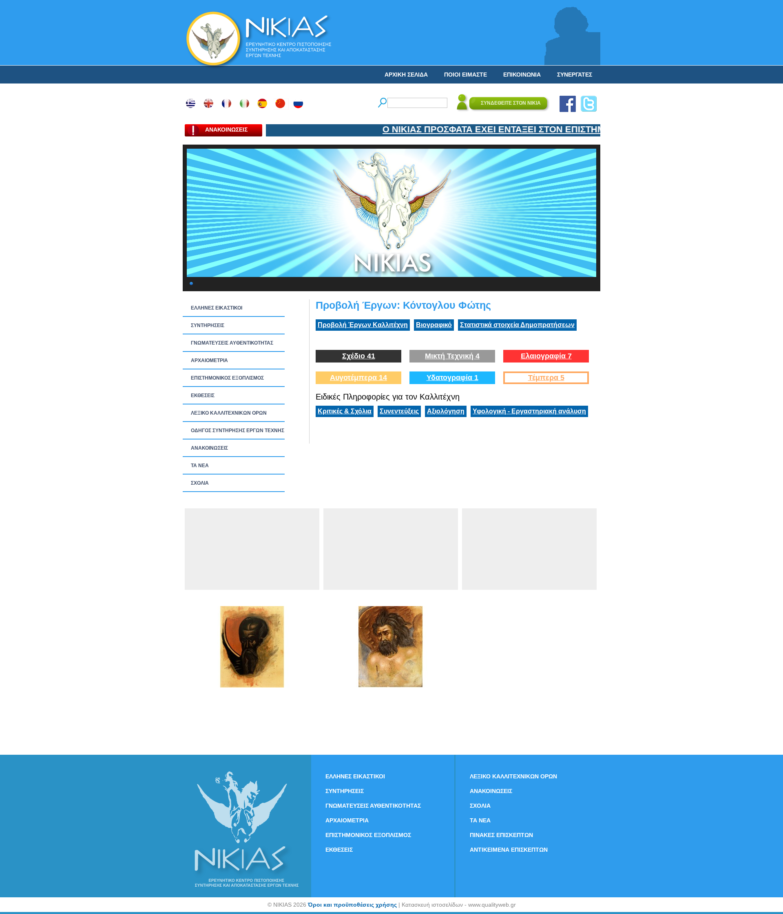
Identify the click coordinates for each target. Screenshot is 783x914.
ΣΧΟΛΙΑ (200, 483)
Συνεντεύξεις (399, 411)
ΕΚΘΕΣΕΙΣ (203, 395)
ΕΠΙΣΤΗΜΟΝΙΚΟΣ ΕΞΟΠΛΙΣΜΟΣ (227, 378)
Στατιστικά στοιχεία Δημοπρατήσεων (517, 324)
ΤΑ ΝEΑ (200, 465)
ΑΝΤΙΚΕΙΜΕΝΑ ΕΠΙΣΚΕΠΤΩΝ (509, 849)
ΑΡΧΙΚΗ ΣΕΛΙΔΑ (406, 74)
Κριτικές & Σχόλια (345, 411)
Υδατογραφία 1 (452, 378)
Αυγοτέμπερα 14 (358, 378)
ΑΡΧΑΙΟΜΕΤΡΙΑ (209, 360)
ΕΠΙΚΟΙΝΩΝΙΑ (522, 74)
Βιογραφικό (434, 324)
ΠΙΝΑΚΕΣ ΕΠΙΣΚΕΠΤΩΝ (501, 835)
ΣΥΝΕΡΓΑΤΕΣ (574, 74)
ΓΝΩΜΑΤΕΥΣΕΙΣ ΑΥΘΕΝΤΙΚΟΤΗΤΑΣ (232, 343)
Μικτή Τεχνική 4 (452, 356)
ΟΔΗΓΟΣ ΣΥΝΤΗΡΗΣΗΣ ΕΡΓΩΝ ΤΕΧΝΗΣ (237, 430)
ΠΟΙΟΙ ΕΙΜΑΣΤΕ (465, 74)
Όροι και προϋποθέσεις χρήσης (352, 904)
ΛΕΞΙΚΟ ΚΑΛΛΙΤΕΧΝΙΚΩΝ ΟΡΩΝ (229, 413)
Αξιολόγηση (445, 411)
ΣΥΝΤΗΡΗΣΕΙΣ (207, 325)
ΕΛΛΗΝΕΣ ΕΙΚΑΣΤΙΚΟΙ (216, 308)
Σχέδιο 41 (358, 356)
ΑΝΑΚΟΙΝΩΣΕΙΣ (209, 448)
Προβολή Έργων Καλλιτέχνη (363, 324)
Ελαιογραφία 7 (546, 356)
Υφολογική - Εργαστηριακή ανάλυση (529, 411)
